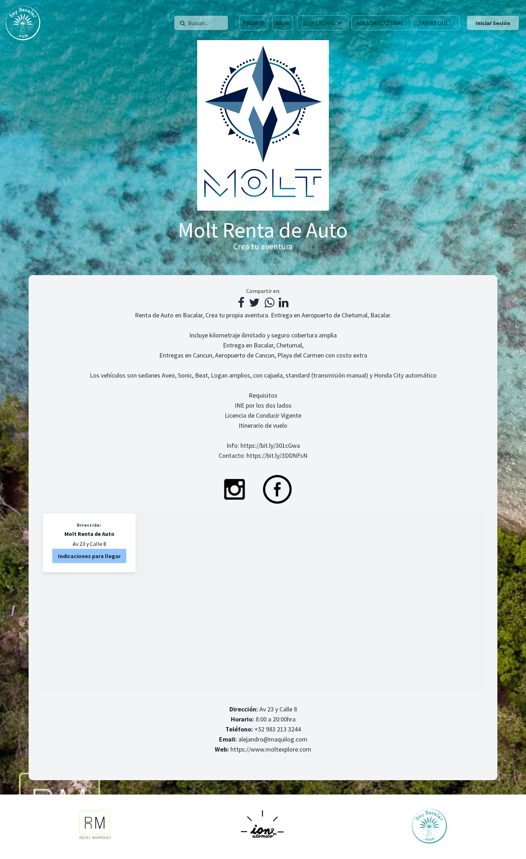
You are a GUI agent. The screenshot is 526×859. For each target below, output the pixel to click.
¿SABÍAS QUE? (434, 23)
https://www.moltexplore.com (270, 749)
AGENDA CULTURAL (380, 23)
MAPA (282, 23)
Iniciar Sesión (493, 23)
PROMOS (254, 23)
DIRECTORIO (319, 23)
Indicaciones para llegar (89, 556)
